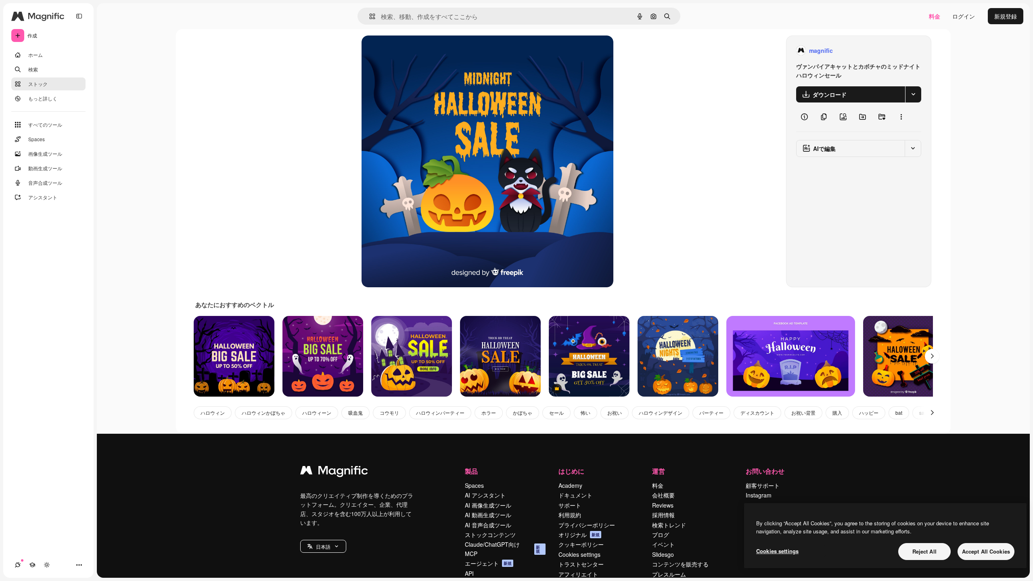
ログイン (963, 16)
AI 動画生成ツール (488, 515)
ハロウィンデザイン (660, 412)
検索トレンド (669, 525)
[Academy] (32, 564)
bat (898, 412)
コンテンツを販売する (680, 564)
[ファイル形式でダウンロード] (913, 94)
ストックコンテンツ (490, 535)
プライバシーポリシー (586, 525)
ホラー (488, 412)
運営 (658, 471)
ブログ (660, 535)
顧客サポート (763, 485)
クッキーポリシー (581, 544)
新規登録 (1005, 16)
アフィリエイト (578, 574)
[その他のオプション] (901, 117)
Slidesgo (663, 554)
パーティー (711, 412)
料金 (934, 16)
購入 (837, 412)
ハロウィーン (316, 412)
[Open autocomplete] (369, 16)
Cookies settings (579, 554)
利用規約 (569, 515)
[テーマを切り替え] (46, 564)
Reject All (924, 551)
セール (556, 412)
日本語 (323, 546)
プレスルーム (669, 574)
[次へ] (932, 356)
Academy (570, 485)
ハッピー (868, 412)
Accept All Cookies (986, 551)
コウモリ (389, 412)
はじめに (571, 471)
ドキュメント (575, 495)
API (469, 573)
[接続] (17, 564)
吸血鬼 (355, 412)
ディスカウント (757, 412)
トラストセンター (581, 564)
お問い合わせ (765, 471)
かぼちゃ (522, 412)
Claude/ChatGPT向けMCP (502, 548)
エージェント (488, 563)
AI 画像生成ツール (488, 505)
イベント (663, 544)
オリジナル (417, 50)
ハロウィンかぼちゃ (263, 412)
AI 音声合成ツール (488, 525)
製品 (471, 471)
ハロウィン (213, 412)
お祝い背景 (803, 412)
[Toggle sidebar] (79, 16)
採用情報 (663, 515)
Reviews (662, 505)
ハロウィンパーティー (440, 412)
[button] (323, 546)
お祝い (614, 412)
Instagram (759, 495)
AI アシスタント (485, 495)
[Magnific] (334, 472)
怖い (585, 412)
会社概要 (663, 495)
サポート (569, 505)
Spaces (474, 485)
